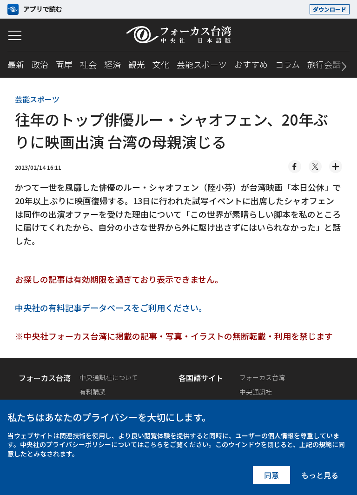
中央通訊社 (255, 391)
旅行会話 (324, 64)
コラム (287, 64)
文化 (160, 64)
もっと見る (319, 475)
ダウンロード (329, 9)
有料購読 (92, 391)
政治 (40, 64)
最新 (15, 64)
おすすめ (251, 64)
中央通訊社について (108, 377)
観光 (136, 64)
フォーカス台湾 (262, 377)
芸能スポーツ (202, 64)
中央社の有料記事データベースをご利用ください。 (111, 307)
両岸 (64, 64)
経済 (112, 64)
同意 (271, 475)
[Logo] (178, 35)
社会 (88, 64)
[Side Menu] (14, 35)
